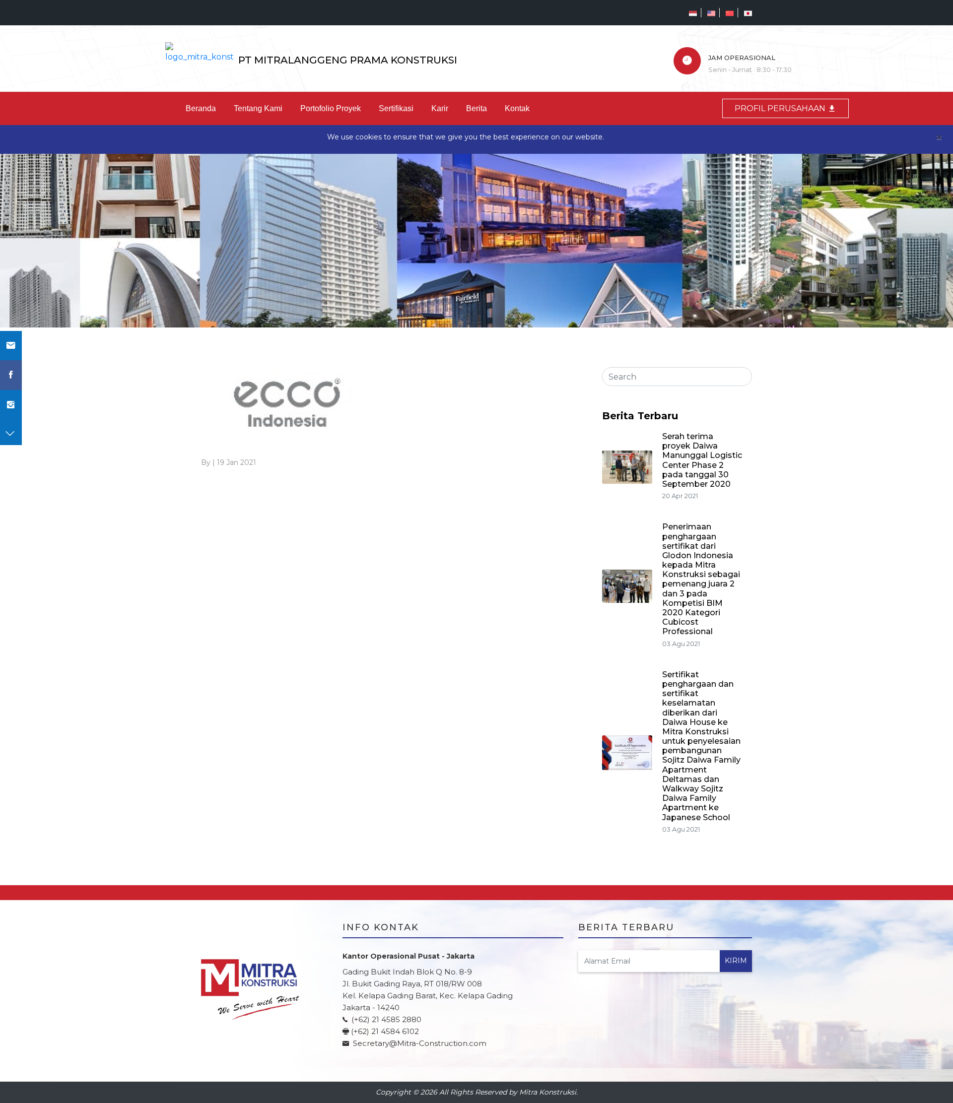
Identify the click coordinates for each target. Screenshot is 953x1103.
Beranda (201, 108)
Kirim (736, 960)
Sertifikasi (396, 108)
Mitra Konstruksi (547, 1092)
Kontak (517, 108)
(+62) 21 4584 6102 (385, 1031)
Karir (439, 108)
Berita (476, 108)
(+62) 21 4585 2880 (385, 1019)
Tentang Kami (258, 108)
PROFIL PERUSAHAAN (781, 108)
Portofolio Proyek (330, 108)
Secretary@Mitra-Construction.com (419, 1043)
